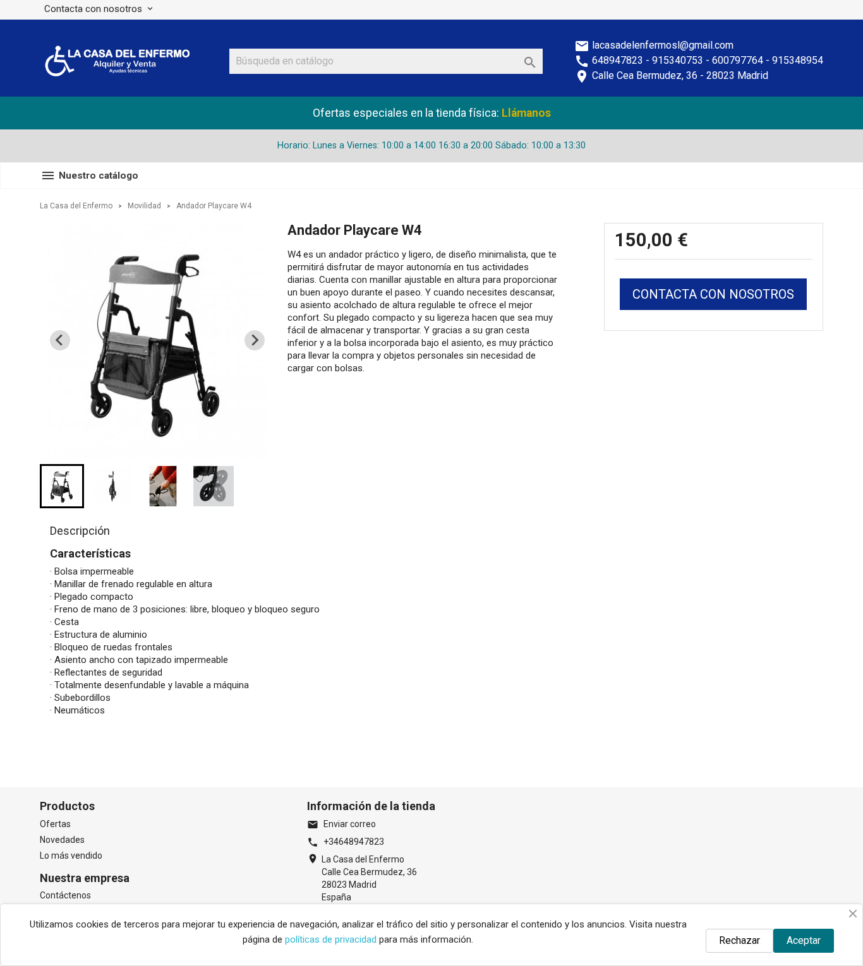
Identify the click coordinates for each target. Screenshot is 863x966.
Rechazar (739, 940)
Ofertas (55, 824)
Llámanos (526, 113)
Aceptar (804, 940)
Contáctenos (65, 895)
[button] (62, 486)
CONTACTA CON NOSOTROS (713, 294)
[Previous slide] (60, 340)
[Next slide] (254, 340)
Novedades (62, 840)
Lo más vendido (71, 855)
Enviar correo (341, 824)
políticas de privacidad (331, 939)
